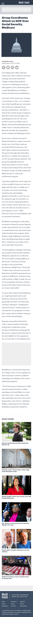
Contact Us (13, 601)
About (3, 601)
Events (3, 604)
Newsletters (5, 606)
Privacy (13, 604)
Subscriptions (23, 606)
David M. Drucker (8, 61)
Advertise (22, 601)
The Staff (13, 606)
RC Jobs (22, 604)
